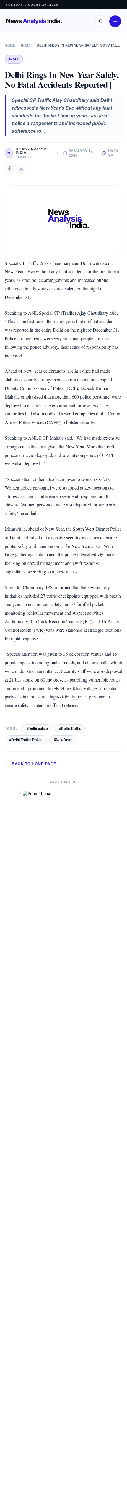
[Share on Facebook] (9, 168)
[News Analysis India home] (34, 21)
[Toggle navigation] (115, 21)
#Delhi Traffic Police (26, 740)
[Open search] (101, 21)
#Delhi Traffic (70, 729)
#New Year (63, 740)
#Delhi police (37, 729)
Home (10, 45)
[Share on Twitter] (21, 168)
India (26, 45)
